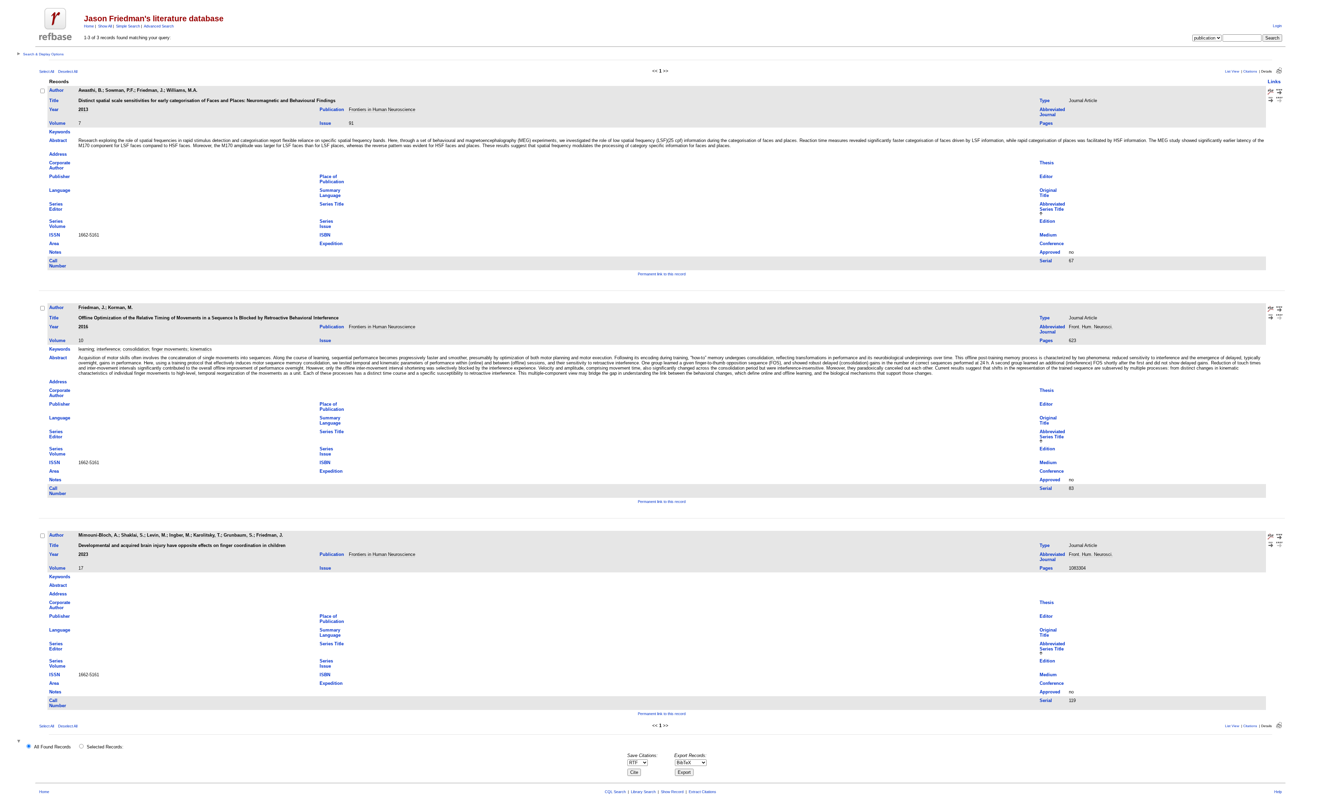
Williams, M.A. (182, 90)
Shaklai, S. (132, 535)
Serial (1046, 260)
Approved (1050, 252)
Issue (325, 123)
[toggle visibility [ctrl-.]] (19, 742)
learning (86, 349)
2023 (83, 554)
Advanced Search (159, 26)
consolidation (136, 349)
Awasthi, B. (90, 90)
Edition (1047, 221)
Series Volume (57, 224)
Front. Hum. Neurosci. (1091, 326)
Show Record (672, 792)
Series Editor (56, 206)
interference (108, 349)
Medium (1048, 235)
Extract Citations (702, 792)
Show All (105, 26)
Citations (1250, 71)
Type (1045, 100)
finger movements (169, 349)
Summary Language (330, 193)
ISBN (325, 235)
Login (1277, 26)
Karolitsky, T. (207, 535)
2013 (83, 109)
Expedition (331, 243)
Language (59, 190)
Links (1274, 81)
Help (1278, 792)
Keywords (59, 131)
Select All (46, 71)
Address (58, 154)
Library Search (643, 792)
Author (56, 90)
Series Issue (326, 224)
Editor (1046, 176)
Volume (57, 123)
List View (1232, 71)
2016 (83, 326)
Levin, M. (157, 535)
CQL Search (615, 792)
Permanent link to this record (662, 274)
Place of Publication (332, 179)
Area (54, 243)
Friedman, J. (150, 90)
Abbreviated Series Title (1052, 206)
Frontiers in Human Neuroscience (382, 109)
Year (53, 109)
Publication (332, 109)
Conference (1052, 243)
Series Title (332, 204)
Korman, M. (120, 307)
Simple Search (128, 26)
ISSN (54, 235)
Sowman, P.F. (119, 90)
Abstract (58, 140)
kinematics (201, 349)
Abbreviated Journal (1052, 112)
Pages (1046, 123)
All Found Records (52, 746)
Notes (55, 252)
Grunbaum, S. (239, 535)
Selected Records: (105, 746)
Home (89, 26)
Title (53, 100)
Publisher (59, 176)
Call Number (57, 263)
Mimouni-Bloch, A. (98, 535)
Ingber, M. (180, 535)
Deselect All (67, 71)
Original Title (1048, 193)
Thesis (1047, 162)
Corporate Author (59, 165)
